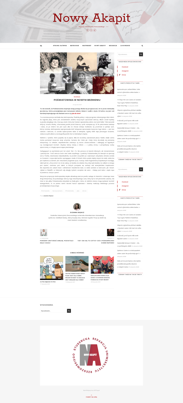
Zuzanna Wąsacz (48, 196)
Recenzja (77, 97)
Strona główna (60, 45)
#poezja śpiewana (57, 191)
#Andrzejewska (45, 191)
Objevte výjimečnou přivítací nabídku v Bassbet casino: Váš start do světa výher (129, 113)
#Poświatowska (69, 191)
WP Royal (97, 390)
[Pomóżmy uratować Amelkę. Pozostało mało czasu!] (43, 232)
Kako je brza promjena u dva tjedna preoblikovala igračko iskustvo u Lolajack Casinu (129, 149)
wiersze (84, 191)
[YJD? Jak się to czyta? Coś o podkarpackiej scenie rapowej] (110, 232)
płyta (78, 191)
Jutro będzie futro (48, 282)
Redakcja (113, 45)
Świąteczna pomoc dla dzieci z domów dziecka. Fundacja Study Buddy (100, 277)
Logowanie (125, 45)
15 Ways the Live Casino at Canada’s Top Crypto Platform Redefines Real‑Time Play (129, 103)
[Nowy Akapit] (91, 356)
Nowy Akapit (91, 18)
